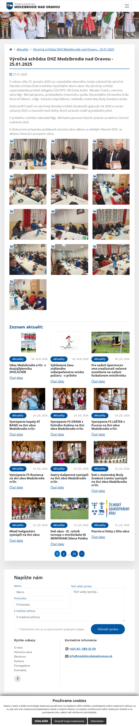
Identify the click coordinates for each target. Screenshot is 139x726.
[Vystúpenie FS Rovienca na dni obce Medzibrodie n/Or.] (28, 452)
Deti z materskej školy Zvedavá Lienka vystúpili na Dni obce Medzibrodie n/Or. (109, 480)
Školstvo (20, 656)
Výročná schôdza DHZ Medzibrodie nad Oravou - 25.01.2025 (73, 49)
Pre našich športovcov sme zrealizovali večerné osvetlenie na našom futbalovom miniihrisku (109, 370)
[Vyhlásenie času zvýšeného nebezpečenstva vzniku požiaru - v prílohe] (69, 342)
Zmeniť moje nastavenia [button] (69, 721)
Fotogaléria (22, 665)
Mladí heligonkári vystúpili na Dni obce (24, 533)
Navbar (13, 5)
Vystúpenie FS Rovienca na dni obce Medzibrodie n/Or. (27, 478)
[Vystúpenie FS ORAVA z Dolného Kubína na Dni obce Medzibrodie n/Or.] (69, 399)
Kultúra (19, 661)
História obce (23, 652)
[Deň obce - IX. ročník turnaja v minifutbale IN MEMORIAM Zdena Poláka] (69, 508)
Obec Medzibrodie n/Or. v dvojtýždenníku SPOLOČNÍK (27, 368)
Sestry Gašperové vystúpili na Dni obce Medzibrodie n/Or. (69, 478)
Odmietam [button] (97, 721)
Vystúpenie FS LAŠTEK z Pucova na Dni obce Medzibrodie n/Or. (108, 425)
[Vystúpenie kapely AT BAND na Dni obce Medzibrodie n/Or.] (28, 399)
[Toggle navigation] (127, 6)
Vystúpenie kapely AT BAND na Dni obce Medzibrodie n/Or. (24, 425)
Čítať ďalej (16, 378)
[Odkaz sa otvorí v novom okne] (17, 678)
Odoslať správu (108, 629)
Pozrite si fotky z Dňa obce (110, 531)
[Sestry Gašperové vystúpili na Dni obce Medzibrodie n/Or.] (69, 452)
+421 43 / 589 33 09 (82, 648)
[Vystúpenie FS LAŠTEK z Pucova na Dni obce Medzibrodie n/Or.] (110, 399)
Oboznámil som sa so (51, 629)
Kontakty (20, 670)
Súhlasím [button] (41, 721)
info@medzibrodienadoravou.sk (90, 656)
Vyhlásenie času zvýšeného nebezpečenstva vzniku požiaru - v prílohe (67, 370)
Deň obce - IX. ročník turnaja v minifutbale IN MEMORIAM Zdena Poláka (69, 534)
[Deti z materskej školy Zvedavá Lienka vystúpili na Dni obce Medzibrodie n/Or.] (110, 452)
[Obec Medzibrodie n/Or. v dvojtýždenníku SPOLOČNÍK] (28, 342)
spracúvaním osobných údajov (65, 629)
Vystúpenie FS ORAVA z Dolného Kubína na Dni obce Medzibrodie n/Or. (67, 425)
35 (74, 554)
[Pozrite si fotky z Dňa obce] (110, 508)
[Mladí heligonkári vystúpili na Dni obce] (28, 508)
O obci (18, 647)
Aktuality (22, 49)
